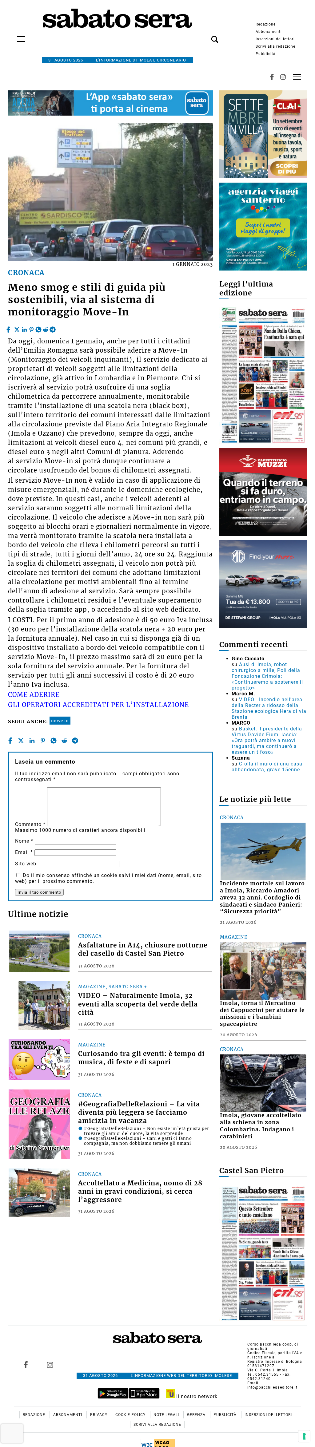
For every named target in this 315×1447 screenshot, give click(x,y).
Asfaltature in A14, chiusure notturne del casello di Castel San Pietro (142, 949)
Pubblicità (266, 54)
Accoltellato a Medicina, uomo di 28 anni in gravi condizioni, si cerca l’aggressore (140, 1191)
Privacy (99, 1415)
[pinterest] (31, 328)
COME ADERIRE (34, 694)
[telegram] (53, 328)
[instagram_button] (283, 76)
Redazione (266, 24)
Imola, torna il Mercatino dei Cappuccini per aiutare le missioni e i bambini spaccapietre (262, 1014)
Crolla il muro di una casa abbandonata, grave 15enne (267, 767)
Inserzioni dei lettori (275, 39)
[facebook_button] (271, 76)
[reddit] (45, 328)
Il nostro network (196, 1396)
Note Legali (167, 1415)
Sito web (25, 864)
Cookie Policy (131, 1415)
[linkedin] (24, 328)
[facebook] (9, 328)
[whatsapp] (38, 328)
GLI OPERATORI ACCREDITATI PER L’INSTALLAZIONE (98, 705)
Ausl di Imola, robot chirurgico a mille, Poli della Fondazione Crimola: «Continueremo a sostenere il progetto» (267, 676)
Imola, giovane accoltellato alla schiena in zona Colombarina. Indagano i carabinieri (260, 1126)
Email (24, 852)
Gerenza (197, 1415)
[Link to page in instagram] (50, 1364)
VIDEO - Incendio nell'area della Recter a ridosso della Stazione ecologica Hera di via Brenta (269, 708)
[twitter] (17, 328)
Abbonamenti (269, 32)
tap (297, 77)
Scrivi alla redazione (275, 46)
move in (60, 720)
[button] (205, 36)
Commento (30, 824)
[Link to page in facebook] (25, 1364)
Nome (24, 841)
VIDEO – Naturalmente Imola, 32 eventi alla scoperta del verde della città (138, 1004)
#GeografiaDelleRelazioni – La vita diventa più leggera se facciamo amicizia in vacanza (139, 1112)
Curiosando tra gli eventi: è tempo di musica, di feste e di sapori (141, 1058)
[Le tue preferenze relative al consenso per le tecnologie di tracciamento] (304, 1436)
